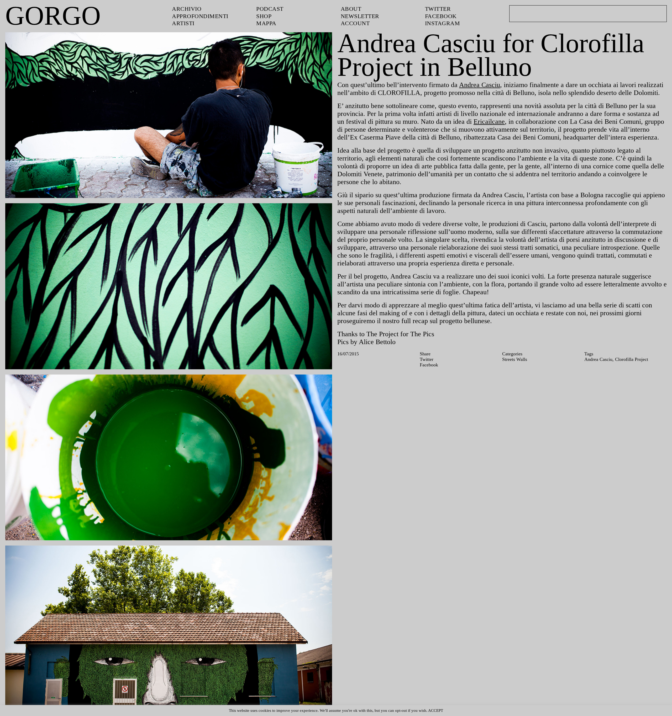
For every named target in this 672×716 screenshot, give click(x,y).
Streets (510, 391)
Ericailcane (568, 130)
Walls (525, 391)
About (351, 9)
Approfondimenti (201, 16)
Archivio (186, 9)
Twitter (438, 9)
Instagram (442, 22)
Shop (264, 16)
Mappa (266, 22)
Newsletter (361, 16)
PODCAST (270, 9)
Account (355, 22)
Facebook (441, 16)
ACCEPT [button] (445, 710)
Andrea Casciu (493, 84)
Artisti (183, 22)
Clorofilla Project (637, 391)
